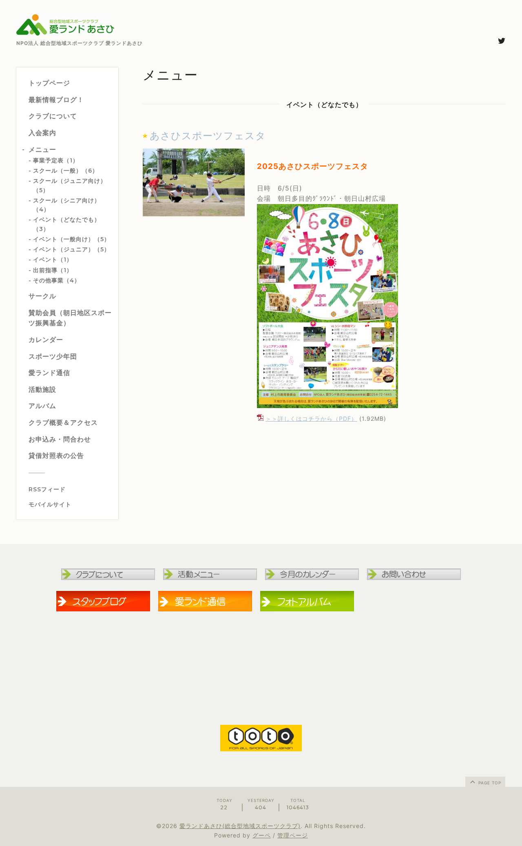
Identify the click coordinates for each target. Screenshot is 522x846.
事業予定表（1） (56, 160)
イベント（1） (53, 259)
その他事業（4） (56, 280)
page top (489, 782)
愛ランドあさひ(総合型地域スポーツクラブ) (240, 825)
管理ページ (292, 835)
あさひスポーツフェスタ (208, 136)
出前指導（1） (53, 270)
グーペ (261, 835)
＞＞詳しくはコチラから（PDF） (311, 418)
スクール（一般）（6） (65, 170)
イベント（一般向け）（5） (71, 239)
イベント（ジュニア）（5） (71, 249)
